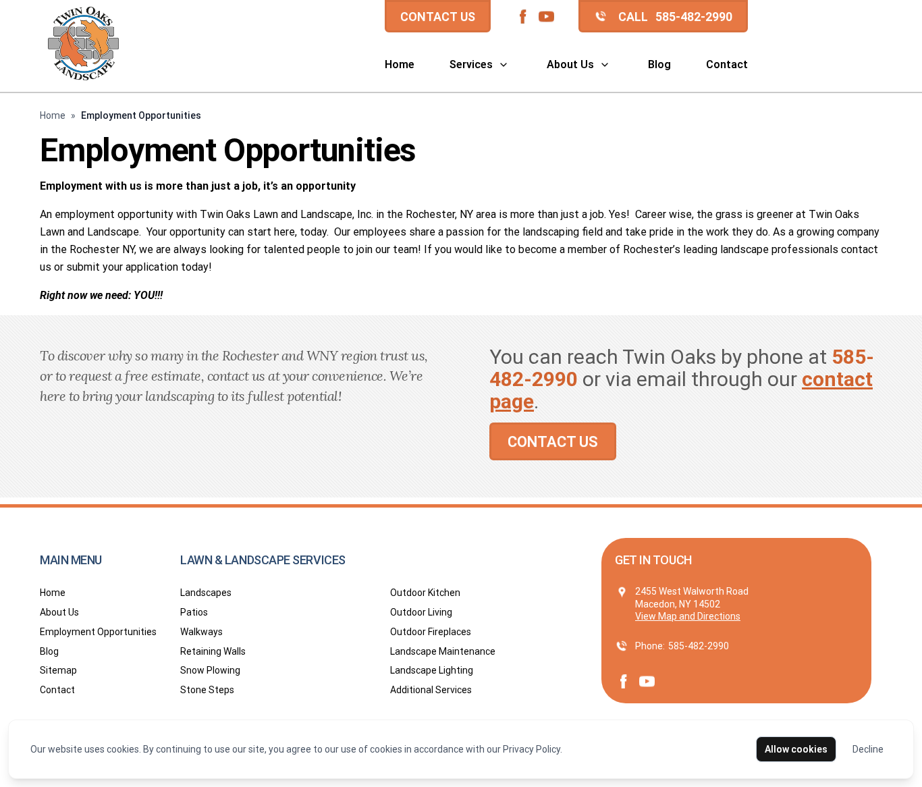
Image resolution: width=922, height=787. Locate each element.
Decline (868, 749)
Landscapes (206, 592)
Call (675, 16)
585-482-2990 (698, 646)
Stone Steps (207, 689)
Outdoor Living (421, 612)
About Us (570, 64)
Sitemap (58, 670)
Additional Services (431, 689)
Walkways (201, 631)
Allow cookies (796, 749)
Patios (194, 612)
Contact (727, 64)
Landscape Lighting (431, 670)
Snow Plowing (210, 670)
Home (399, 64)
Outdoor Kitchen (425, 592)
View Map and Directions (687, 616)
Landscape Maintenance (442, 651)
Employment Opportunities (98, 631)
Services (471, 64)
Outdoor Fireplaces (430, 631)
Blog (659, 64)
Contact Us (437, 16)
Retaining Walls (213, 651)
